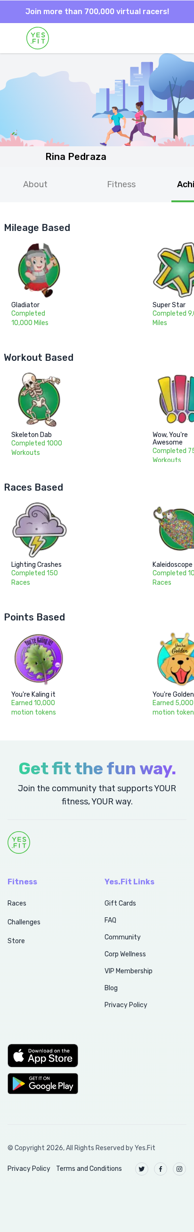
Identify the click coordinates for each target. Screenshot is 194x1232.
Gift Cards (120, 903)
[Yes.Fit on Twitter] (141, 1169)
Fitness (121, 184)
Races (17, 903)
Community (123, 937)
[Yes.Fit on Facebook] (160, 1169)
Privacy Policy (126, 1005)
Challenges (24, 922)
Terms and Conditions (89, 1169)
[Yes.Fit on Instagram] (179, 1169)
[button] (46, 1055)
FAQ (110, 920)
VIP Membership (129, 971)
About (35, 184)
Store (16, 941)
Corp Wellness (125, 954)
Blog (111, 988)
